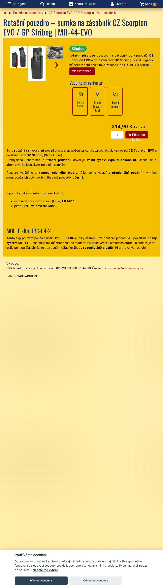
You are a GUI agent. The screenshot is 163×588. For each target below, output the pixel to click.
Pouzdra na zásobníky (28, 13)
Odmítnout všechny (95, 580)
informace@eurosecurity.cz (124, 268)
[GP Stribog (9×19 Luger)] (37, 63)
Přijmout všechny (41, 580)
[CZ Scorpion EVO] (18, 57)
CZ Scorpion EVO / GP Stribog (70, 13)
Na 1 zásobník (106, 13)
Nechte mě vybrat (45, 570)
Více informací (82, 71)
